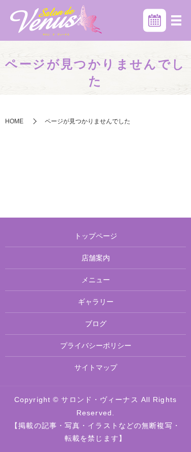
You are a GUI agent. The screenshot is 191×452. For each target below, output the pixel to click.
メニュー (95, 280)
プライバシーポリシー (95, 345)
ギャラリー (96, 302)
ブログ (95, 324)
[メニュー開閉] (176, 20)
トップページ (95, 236)
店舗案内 (95, 258)
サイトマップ (95, 367)
